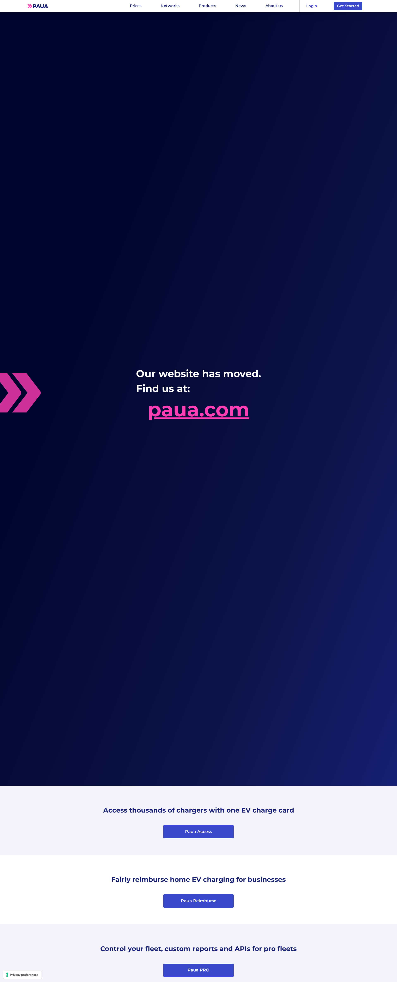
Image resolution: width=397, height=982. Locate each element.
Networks (170, 6)
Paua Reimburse (198, 900)
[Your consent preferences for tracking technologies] (22, 975)
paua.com (198, 409)
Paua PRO (198, 970)
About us (274, 6)
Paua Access (198, 831)
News (240, 6)
